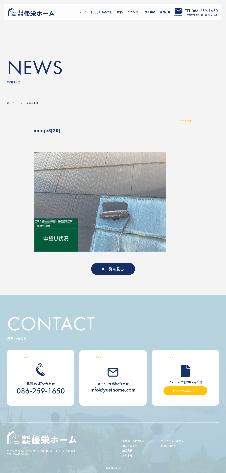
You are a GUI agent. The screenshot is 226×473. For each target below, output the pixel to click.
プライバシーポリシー (173, 441)
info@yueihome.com (113, 389)
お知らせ (164, 12)
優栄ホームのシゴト (128, 12)
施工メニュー (129, 445)
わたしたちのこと (101, 12)
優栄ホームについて (133, 441)
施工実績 (150, 12)
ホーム (83, 12)
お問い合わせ (168, 445)
